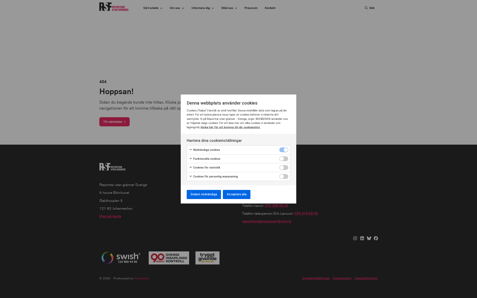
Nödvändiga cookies (206, 150)
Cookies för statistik (206, 167)
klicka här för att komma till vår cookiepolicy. (230, 127)
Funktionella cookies (206, 158)
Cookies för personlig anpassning (215, 176)
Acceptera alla (237, 194)
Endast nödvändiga (204, 194)
